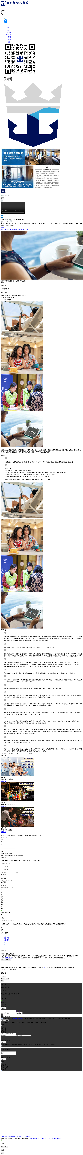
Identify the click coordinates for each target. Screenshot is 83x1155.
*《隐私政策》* (17, 1018)
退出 (2, 959)
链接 (44, 967)
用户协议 (19, 1136)
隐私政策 (27, 1136)
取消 (2, 980)
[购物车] (4, 18)
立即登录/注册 (4, 1020)
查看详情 (3, 781)
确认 (2, 198)
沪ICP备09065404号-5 (54, 1138)
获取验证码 (19, 1013)
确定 (6, 1146)
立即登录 (3, 1042)
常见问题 (6, 938)
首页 (2, 229)
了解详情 (3, 227)
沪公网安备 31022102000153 (38, 1138)
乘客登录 (3, 976)
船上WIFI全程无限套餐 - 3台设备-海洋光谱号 (16, 229)
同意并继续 (7, 959)
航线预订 (6, 940)
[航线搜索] (5, 22)
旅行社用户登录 (5, 978)
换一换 (18, 1011)
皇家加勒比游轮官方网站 (8, 1136)
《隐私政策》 (8, 958)
